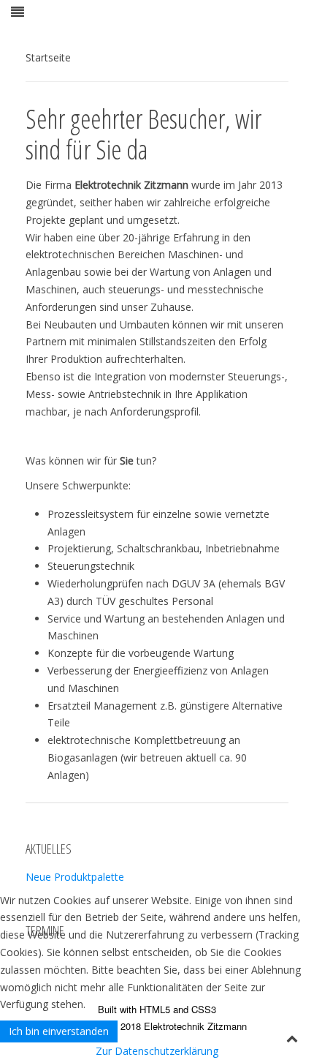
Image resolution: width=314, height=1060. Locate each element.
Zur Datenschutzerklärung (157, 1051)
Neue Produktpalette (75, 877)
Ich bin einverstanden (59, 1031)
